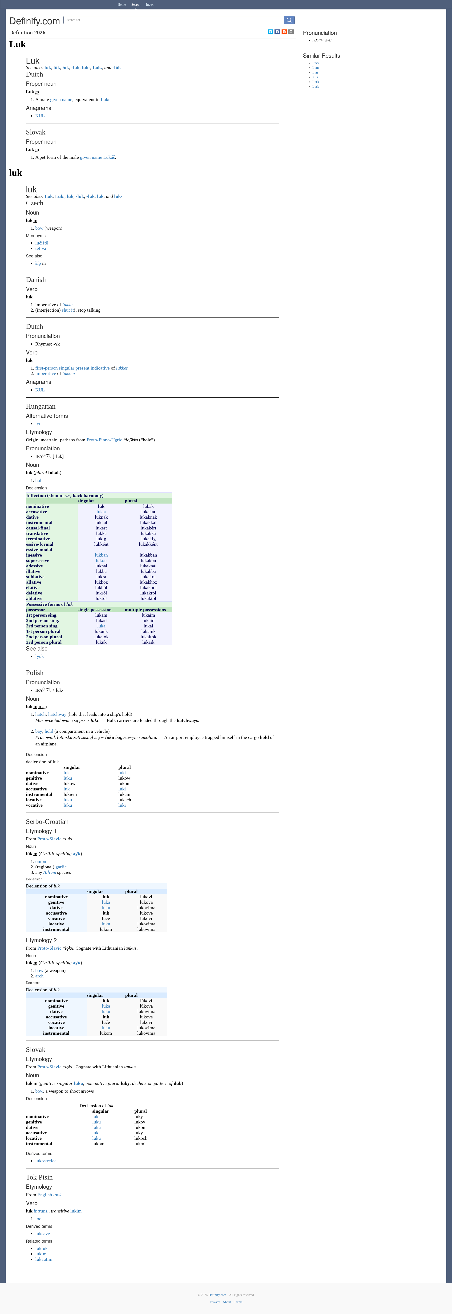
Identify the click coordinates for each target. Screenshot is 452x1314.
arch (39, 975)
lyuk (39, 423)
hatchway (57, 714)
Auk (315, 77)
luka (101, 625)
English (44, 1194)
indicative (100, 367)
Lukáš (109, 157)
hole (39, 480)
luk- (86, 67)
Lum (315, 67)
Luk (48, 196)
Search (135, 4)
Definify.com (217, 1295)
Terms (238, 1302)
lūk (56, 67)
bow (39, 228)
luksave (42, 1233)
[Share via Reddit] (284, 32)
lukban (101, 554)
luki (122, 772)
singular (66, 367)
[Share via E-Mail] (291, 32)
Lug (315, 72)
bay (38, 731)
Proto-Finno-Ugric (104, 439)
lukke (67, 304)
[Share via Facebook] (277, 32)
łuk (65, 67)
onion (40, 861)
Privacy (215, 1302)
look (57, 1194)
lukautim (43, 1259)
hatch (40, 714)
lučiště (41, 242)
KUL (40, 115)
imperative (45, 373)
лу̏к (77, 853)
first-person (46, 367)
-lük (117, 67)
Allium (49, 872)
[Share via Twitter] (270, 32)
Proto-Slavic (49, 838)
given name (61, 99)
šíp (38, 263)
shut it (68, 310)
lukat (101, 511)
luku (68, 778)
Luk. (97, 67)
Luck (315, 63)
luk (47, 67)
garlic (61, 866)
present (82, 367)
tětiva (40, 248)
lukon (101, 560)
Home (122, 4)
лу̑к (77, 962)
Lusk (315, 86)
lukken (122, 367)
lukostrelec (45, 1160)
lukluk (41, 1248)
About (227, 1302)
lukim (76, 1210)
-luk (75, 67)
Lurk (315, 82)
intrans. (41, 1210)
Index (149, 4)
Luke (105, 99)
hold (49, 731)
